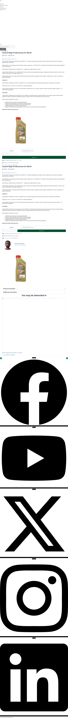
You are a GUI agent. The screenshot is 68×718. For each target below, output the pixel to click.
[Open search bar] (0, 44)
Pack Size (11, 150)
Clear (32, 150)
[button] (1, 358)
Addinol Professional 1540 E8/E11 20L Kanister (12, 352)
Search (3, 49)
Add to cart (34, 157)
